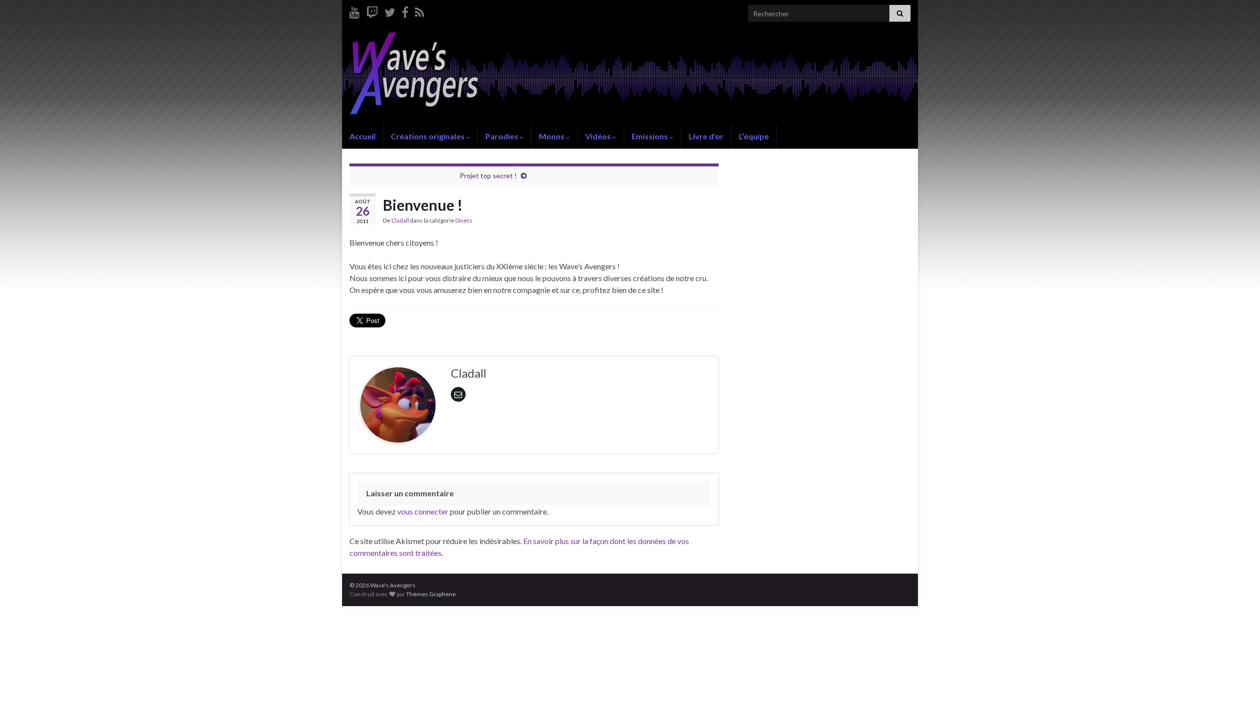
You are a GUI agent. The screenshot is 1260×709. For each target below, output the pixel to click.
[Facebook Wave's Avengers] (405, 10)
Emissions (650, 136)
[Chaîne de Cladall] (354, 10)
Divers (463, 220)
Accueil (362, 136)
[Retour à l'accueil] (630, 75)
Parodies (502, 136)
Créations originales (428, 136)
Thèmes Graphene (431, 594)
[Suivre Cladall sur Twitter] (389, 10)
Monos (552, 136)
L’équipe (754, 136)
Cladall (400, 220)
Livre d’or (706, 136)
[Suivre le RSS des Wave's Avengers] (419, 10)
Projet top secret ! (488, 175)
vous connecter (422, 511)
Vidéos (598, 136)
